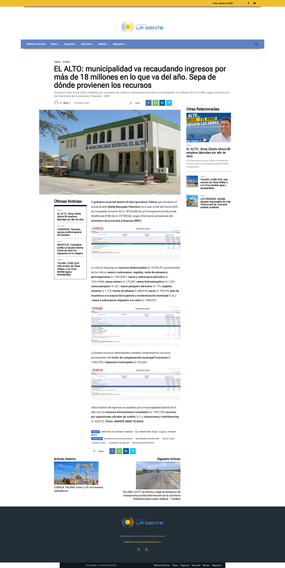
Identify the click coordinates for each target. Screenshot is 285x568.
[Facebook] (149, 103)
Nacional (60, 226)
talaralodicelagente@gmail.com (147, 542)
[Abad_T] (56, 103)
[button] (256, 44)
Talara (57, 62)
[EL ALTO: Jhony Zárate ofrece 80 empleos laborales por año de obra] (208, 127)
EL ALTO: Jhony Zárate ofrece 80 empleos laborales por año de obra (70, 216)
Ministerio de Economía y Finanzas (118, 438)
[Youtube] (254, 3)
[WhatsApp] (155, 103)
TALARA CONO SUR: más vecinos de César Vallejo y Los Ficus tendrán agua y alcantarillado (68, 269)
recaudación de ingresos (119, 443)
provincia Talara (99, 443)
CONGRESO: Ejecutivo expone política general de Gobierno (69, 232)
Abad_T (66, 103)
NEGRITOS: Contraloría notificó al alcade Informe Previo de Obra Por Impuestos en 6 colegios (70, 249)
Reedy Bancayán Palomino (143, 443)
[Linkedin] (162, 103)
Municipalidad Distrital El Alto (147, 438)
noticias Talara (168, 438)
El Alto (66, 62)
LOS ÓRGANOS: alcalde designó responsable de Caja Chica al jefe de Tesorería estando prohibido (215, 203)
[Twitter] (169, 103)
